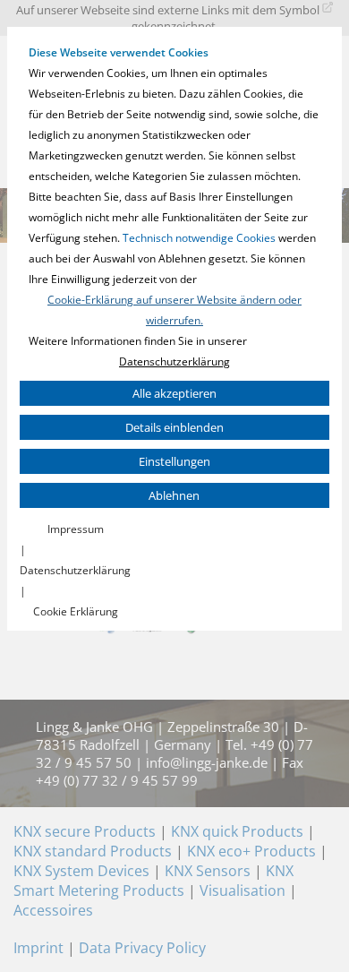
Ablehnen (174, 495)
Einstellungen (174, 461)
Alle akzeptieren (174, 393)
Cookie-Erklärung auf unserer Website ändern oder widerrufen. (174, 310)
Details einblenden (174, 427)
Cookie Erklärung (75, 611)
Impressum (75, 529)
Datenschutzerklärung (174, 361)
